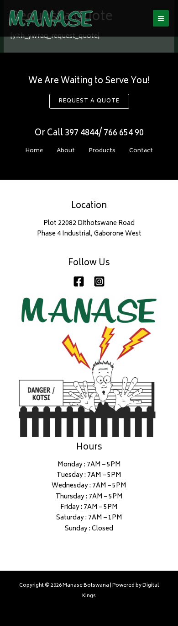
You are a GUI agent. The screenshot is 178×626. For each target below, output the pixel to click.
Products (102, 151)
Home (34, 151)
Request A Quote (89, 101)
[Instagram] (99, 281)
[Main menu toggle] (161, 18)
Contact (141, 151)
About (66, 151)
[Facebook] (78, 281)
